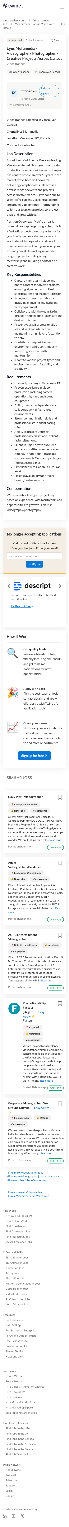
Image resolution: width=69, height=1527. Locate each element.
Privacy (33, 1509)
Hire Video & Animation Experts (25, 1386)
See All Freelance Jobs (19, 1241)
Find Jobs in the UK (17, 1433)
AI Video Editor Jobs (18, 1299)
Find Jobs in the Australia (21, 1444)
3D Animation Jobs (17, 1262)
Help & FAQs (13, 1325)
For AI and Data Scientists (21, 1335)
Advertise (11, 1480)
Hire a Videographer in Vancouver (28, 1195)
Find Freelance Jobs (14, 20)
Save (56, 40)
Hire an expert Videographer (25, 1192)
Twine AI (11, 1475)
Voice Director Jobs (17, 1304)
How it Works (14, 1376)
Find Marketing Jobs (18, 1236)
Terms (26, 1509)
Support (10, 1485)
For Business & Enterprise (21, 1330)
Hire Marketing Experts (19, 1407)
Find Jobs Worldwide (18, 1454)
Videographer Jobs (17, 1288)
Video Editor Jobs (16, 1294)
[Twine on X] (22, 1517)
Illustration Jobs (15, 1278)
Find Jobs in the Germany (21, 1449)
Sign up (10, 1495)
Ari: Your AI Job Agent (19, 1215)
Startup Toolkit (14, 1351)
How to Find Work (17, 1221)
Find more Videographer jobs (25, 1172)
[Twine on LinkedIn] (5, 1517)
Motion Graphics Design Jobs (23, 1283)
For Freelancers (15, 1320)
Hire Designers (14, 1397)
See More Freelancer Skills (21, 1412)
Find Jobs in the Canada (20, 1438)
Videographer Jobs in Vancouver (34, 23)
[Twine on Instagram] (14, 1517)
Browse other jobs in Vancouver (27, 1180)
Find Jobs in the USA (18, 1428)
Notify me (34, 564)
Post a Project (14, 1381)
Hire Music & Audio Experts (22, 1402)
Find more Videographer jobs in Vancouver (33, 1176)
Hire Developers (15, 1391)
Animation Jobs (15, 1267)
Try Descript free (20, 606)
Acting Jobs (12, 1273)
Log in (9, 1490)
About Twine (13, 1469)
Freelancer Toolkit (16, 1346)
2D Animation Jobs (17, 1257)
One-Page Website (17, 1340)
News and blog (14, 1356)
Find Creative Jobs (17, 1226)
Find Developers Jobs (18, 1231)
